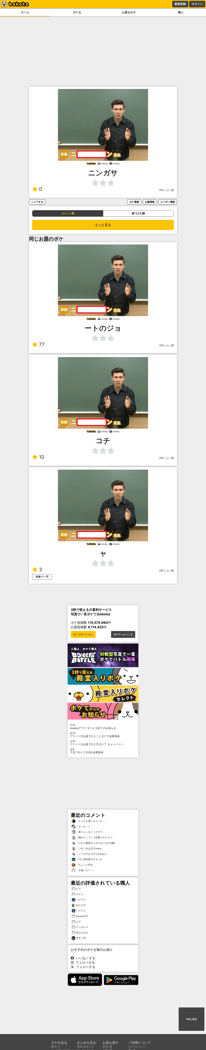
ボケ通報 (134, 202)
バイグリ (81, 899)
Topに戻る (191, 1019)
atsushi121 (82, 916)
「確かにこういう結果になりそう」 (95, 837)
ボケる (77, 12)
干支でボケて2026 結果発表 (86, 751)
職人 (181, 12)
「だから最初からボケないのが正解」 (96, 842)
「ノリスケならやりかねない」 (92, 853)
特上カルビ (82, 932)
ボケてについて (136, 1046)
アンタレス (82, 927)
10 (41, 457)
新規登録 (180, 3)
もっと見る (103, 225)
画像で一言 (42, 576)
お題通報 (149, 202)
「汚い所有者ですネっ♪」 (89, 859)
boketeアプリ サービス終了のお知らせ (93, 727)
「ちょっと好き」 (85, 864)
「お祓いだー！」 (85, 870)
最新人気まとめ (85, 1046)
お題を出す (129, 12)
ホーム (25, 12)
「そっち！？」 (84, 826)
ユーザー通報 (167, 202)
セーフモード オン (83, 634)
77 (42, 344)
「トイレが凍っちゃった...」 (91, 820)
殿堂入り (56, 1046)
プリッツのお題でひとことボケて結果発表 (95, 735)
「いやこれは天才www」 (89, 848)
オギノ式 (81, 937)
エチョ (79, 894)
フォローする (84, 962)
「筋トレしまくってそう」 (90, 831)
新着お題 (107, 1046)
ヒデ (78, 888)
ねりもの (81, 905)
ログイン (197, 3)
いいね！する (84, 958)
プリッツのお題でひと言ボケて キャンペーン (96, 743)
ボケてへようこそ (123, 634)
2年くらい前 (166, 190)
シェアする (37, 202)
